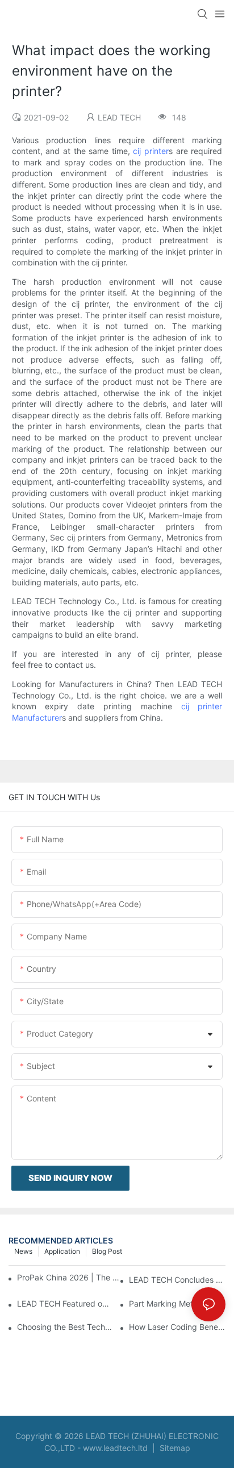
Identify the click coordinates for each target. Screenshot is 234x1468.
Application (62, 1251)
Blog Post (107, 1251)
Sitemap (173, 1448)
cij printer (151, 151)
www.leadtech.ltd (115, 1448)
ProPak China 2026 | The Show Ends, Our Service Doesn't (68, 1277)
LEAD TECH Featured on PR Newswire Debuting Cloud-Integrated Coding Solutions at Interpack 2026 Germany (65, 1303)
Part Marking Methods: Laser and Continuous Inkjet (177, 1303)
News (23, 1251)
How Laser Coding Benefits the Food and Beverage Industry (177, 1327)
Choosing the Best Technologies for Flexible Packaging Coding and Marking (65, 1327)
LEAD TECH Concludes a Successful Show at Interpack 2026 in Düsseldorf (177, 1279)
